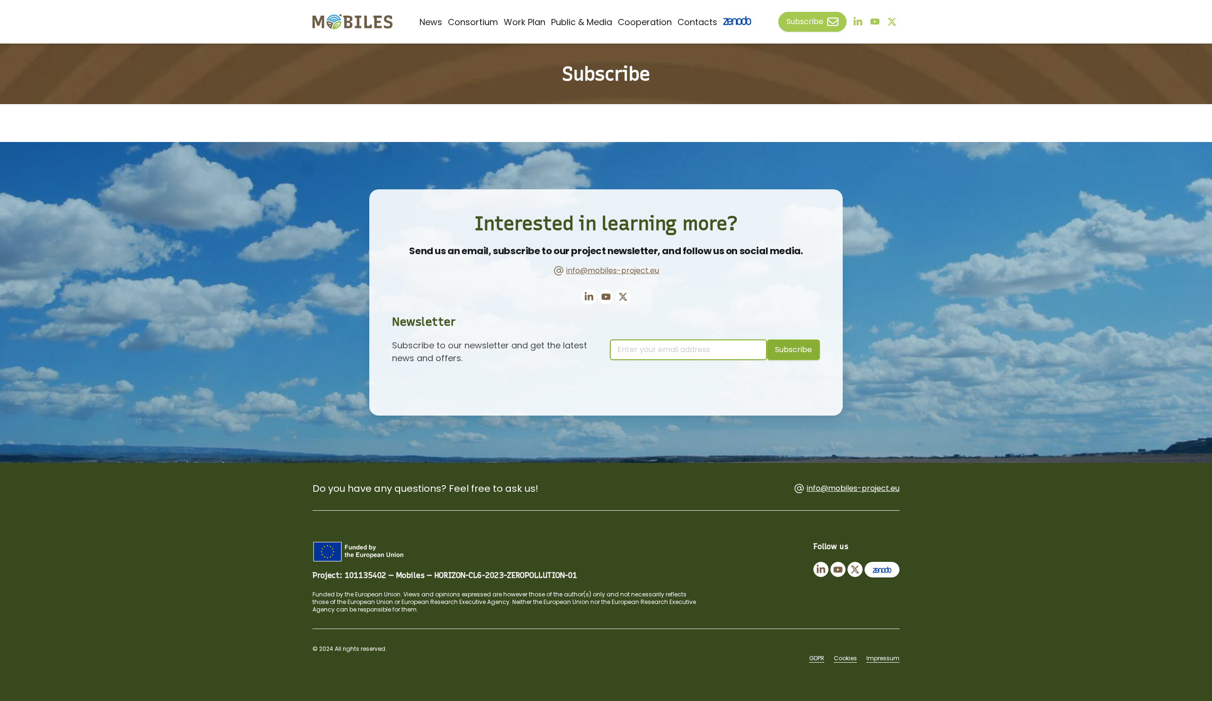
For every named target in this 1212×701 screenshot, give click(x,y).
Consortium (473, 22)
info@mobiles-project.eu (612, 270)
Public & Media (581, 22)
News (430, 22)
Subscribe (804, 21)
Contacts (697, 22)
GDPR (816, 658)
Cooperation (645, 22)
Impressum (883, 658)
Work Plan (524, 22)
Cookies (845, 658)
